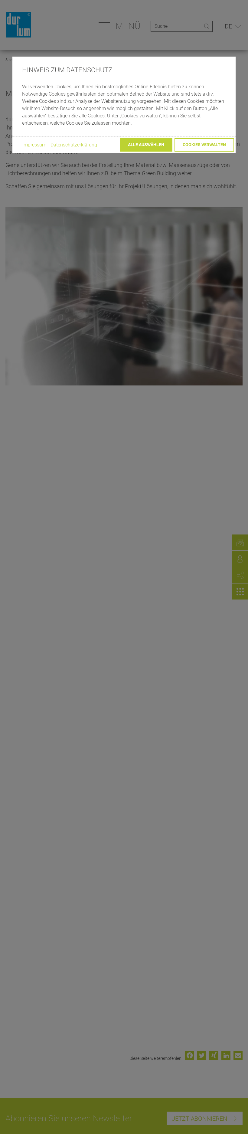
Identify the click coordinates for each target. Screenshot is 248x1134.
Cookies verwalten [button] (204, 144)
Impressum (34, 145)
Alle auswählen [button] (146, 144)
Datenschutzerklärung (74, 145)
